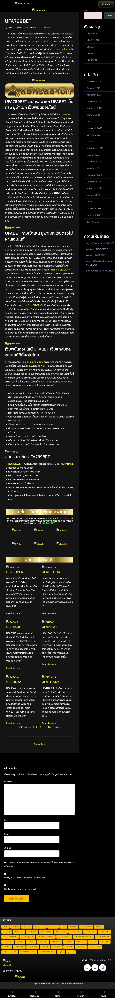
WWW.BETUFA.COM (28, 952)
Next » (56, 727)
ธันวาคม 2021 (93, 221)
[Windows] (102, 967)
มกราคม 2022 (93, 215)
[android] (87, 967)
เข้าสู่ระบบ (35, 996)
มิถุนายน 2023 (94, 101)
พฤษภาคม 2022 (94, 188)
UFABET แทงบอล (103, 937)
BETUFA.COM (39, 927)
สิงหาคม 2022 (94, 168)
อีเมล (7, 834)
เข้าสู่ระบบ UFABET (59, 269)
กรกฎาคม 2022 (94, 175)
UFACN (20, 942)
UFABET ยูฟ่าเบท (27, 937)
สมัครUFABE (14, 464)
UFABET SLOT (75, 932)
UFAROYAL (14, 681)
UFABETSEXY (60, 932)
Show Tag (39, 744)
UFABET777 (102, 249)
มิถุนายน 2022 (94, 181)
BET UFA (27, 927)
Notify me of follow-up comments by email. (25, 877)
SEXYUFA (53, 927)
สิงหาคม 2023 (94, 88)
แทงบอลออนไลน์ (35, 362)
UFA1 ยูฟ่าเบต (86, 927)
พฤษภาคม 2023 (94, 108)
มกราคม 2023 (93, 134)
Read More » (13, 613)
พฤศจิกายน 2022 (95, 148)
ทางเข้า (80, 996)
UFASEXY (57, 947)
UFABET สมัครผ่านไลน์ (46, 937)
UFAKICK (68, 942)
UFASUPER (14, 571)
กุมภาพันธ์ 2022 (94, 208)
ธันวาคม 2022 (93, 141)
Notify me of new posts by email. (20, 889)
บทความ (46, 27)
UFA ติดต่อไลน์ (95, 947)
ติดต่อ (104, 996)
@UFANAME (67, 464)
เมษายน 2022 (93, 195)
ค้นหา (86, 10)
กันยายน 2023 (94, 81)
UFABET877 (19, 932)
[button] (6, 4)
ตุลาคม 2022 (93, 155)
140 (49, 727)
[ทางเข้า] (80, 992)
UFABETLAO (51, 571)
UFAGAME (43, 942)
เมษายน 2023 (93, 114)
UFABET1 (7, 932)
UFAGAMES (56, 942)
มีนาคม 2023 (93, 121)
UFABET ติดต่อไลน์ (10, 937)
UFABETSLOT (90, 932)
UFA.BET (73, 927)
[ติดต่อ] (103, 992)
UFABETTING (104, 932)
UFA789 (93, 264)
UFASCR (45, 947)
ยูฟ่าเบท (66, 49)
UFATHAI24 (51, 681)
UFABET (50, 57)
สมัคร (57, 996)
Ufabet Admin (14, 27)
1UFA (5, 927)
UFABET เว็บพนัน (64, 937)
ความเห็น (8, 781)
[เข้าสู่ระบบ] (34, 992)
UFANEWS (50, 626)
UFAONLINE (19, 947)
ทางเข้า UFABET (31, 305)
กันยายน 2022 (94, 161)
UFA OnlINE (33, 947)
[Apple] (94, 967)
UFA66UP (13, 626)
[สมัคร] (57, 992)
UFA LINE (105, 942)
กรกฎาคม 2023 (94, 94)
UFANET (6, 947)
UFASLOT (69, 947)
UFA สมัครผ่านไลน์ (10, 952)
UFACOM (31, 942)
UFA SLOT (81, 947)
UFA (63, 927)
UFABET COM (46, 932)
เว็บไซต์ (7, 848)
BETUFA (15, 927)
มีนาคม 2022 (93, 201)
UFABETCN (32, 932)
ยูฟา (61, 952)
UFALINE (93, 942)
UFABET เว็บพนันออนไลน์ (84, 937)
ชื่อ (6, 819)
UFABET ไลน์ (8, 942)
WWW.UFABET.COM (47, 952)
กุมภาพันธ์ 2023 (94, 128)
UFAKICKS (80, 942)
